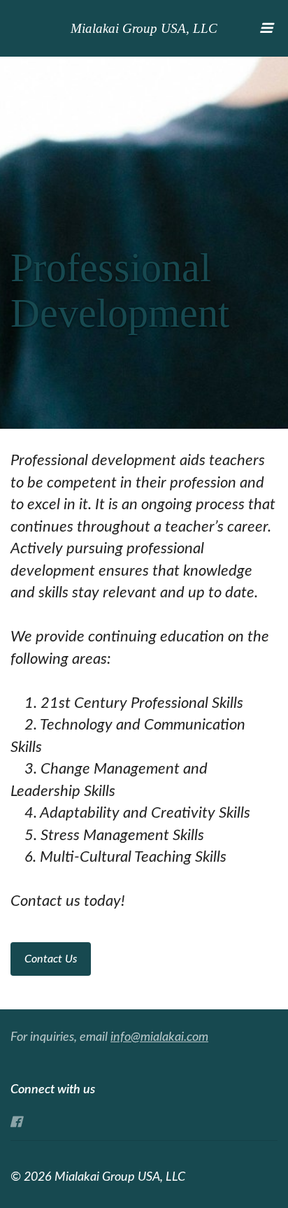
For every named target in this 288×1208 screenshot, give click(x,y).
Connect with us (52, 1089)
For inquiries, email (109, 1037)
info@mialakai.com (159, 1037)
